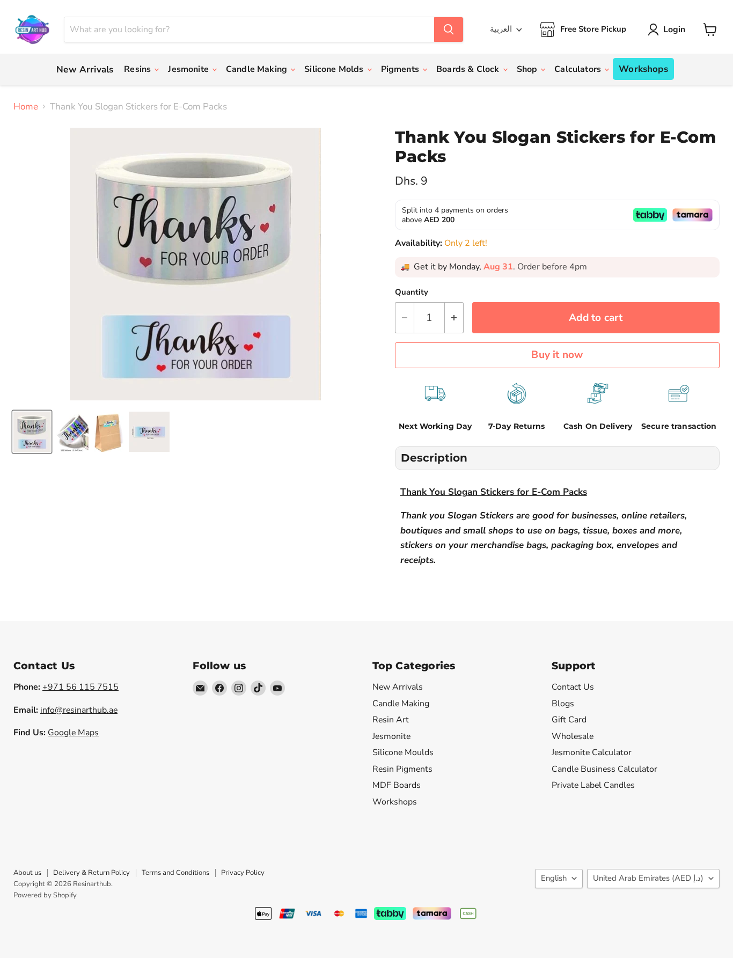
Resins (138, 69)
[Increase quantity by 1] (454, 317)
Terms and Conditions (175, 872)
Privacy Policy (243, 872)
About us (27, 872)
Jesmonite (189, 69)
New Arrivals (84, 69)
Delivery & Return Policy (91, 872)
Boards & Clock (468, 69)
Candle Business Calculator (604, 769)
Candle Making (257, 69)
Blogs (563, 704)
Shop (528, 69)
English (554, 878)
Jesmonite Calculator (592, 752)
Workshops (643, 69)
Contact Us (573, 687)
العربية (501, 29)
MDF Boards (396, 785)
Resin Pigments (402, 769)
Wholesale (572, 736)
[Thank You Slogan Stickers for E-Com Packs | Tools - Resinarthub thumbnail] (32, 432)
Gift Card (569, 720)
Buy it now (557, 355)
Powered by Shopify (45, 895)
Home (25, 106)
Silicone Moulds (403, 752)
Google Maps (73, 732)
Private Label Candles (593, 785)
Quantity (411, 292)
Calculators (578, 69)
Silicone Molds (334, 69)
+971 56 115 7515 (80, 687)
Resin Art (390, 720)
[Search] (448, 29)
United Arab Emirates (648, 878)
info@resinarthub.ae (79, 710)
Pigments (401, 69)
